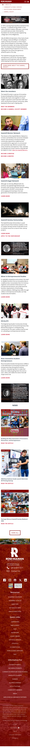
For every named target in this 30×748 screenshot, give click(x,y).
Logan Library (15, 636)
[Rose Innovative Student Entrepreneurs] (15, 348)
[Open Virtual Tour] (15, 541)
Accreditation (15, 647)
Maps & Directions (15, 611)
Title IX (15, 731)
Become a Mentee (7, 156)
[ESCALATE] (15, 310)
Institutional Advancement (12, 9)
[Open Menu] (25, 2)
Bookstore (15, 632)
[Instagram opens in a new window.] (10, 580)
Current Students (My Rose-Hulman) (15, 672)
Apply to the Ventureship (10, 236)
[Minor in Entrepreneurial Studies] (15, 266)
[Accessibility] (28, 2)
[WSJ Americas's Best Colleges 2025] (18, 585)
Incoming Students (15, 668)
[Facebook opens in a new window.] (4, 580)
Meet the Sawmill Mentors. (20, 150)
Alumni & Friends (15, 683)
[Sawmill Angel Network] (15, 170)
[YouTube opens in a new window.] (15, 580)
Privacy (15, 724)
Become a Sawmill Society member (14, 109)
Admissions (15, 622)
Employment (15, 625)
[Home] (2, 4)
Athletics (15, 643)
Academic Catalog (15, 600)
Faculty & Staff (15, 686)
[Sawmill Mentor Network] (15, 123)
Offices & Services (15, 640)
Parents (15, 679)
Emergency (15, 738)
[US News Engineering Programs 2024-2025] (10, 585)
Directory (15, 604)
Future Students (15, 664)
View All (15, 533)
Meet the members (7, 106)
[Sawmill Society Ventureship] (15, 209)
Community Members (15, 690)
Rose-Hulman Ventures (15, 651)
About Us (8, 4)
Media (15, 693)
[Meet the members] (15, 81)
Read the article (7, 443)
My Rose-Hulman (15, 608)
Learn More (5, 196)
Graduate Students (15, 675)
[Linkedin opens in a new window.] (25, 580)
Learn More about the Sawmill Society (14, 66)
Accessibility (14, 727)
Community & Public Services (13, 7)
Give (15, 629)
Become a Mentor (7, 153)
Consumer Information (15, 734)
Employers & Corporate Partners (15, 697)
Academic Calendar (15, 597)
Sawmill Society (9, 11)
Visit (15, 654)
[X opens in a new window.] (20, 580)
